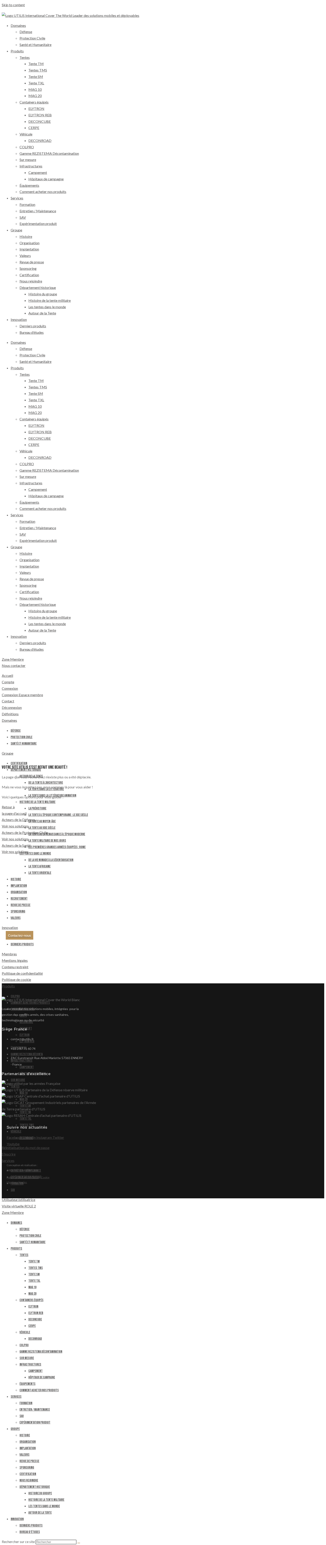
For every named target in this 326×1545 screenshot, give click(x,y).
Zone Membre (13, 1212)
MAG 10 (35, 89)
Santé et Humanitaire (35, 44)
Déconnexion (12, 707)
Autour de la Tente (42, 313)
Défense (26, 32)
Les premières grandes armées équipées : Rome (57, 847)
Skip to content (13, 5)
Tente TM (36, 64)
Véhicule (26, 134)
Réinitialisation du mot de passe (25, 1147)
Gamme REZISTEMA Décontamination (49, 153)
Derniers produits (33, 326)
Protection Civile (32, 38)
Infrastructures (31, 166)
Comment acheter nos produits (43, 191)
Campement (37, 172)
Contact (8, 701)
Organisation (29, 243)
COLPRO (27, 147)
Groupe (16, 230)
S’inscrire (9, 1154)
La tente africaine (39, 866)
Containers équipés (34, 102)
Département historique (38, 287)
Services (17, 198)
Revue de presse (32, 262)
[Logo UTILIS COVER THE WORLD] (70, 15)
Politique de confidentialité (22, 973)
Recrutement (19, 899)
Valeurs (25, 255)
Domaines (18, 25)
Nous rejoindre (31, 281)
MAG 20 (35, 95)
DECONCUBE (39, 121)
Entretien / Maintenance (38, 211)
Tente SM (35, 76)
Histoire (26, 236)
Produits (17, 51)
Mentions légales (15, 960)
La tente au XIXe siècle (41, 828)
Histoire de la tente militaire (49, 300)
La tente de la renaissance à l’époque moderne (56, 834)
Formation (27, 204)
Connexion (10, 688)
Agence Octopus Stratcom (22, 1169)
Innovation (19, 319)
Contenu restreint (15, 967)
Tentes (25, 57)
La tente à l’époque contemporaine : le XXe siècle (58, 815)
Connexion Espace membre (22, 695)
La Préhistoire (37, 808)
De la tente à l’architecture (45, 783)
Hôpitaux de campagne (46, 179)
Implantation (29, 249)
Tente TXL (36, 83)
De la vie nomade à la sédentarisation (50, 860)
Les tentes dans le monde (47, 307)
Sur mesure (28, 159)
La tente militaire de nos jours (47, 841)
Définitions (10, 714)
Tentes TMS (37, 70)
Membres (9, 954)
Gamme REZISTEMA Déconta (27, 1054)
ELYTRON (36, 108)
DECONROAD (39, 140)
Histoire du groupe (42, 294)
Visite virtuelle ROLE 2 (19, 1206)
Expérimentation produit (38, 223)
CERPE (33, 127)
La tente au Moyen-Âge (42, 821)
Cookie (45, 1177)
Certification (29, 275)
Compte (8, 682)
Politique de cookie (16, 979)
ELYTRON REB (40, 115)
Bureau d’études (32, 332)
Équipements (29, 185)
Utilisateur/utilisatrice (18, 1199)
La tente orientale (39, 873)
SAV (23, 217)
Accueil (7, 675)
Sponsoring (28, 268)
